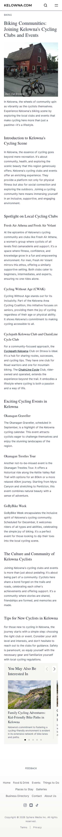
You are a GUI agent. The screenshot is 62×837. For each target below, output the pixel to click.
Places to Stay (24, 789)
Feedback (31, 768)
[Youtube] (31, 805)
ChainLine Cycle (29, 369)
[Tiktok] (37, 805)
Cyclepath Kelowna (16, 351)
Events (36, 782)
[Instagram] (25, 805)
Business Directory (17, 796)
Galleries (41, 789)
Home (6, 782)
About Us (50, 796)
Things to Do (51, 782)
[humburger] (56, 5)
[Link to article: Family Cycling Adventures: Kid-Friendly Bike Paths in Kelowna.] (29, 694)
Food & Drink (21, 782)
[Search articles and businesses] (45, 5)
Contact (37, 796)
